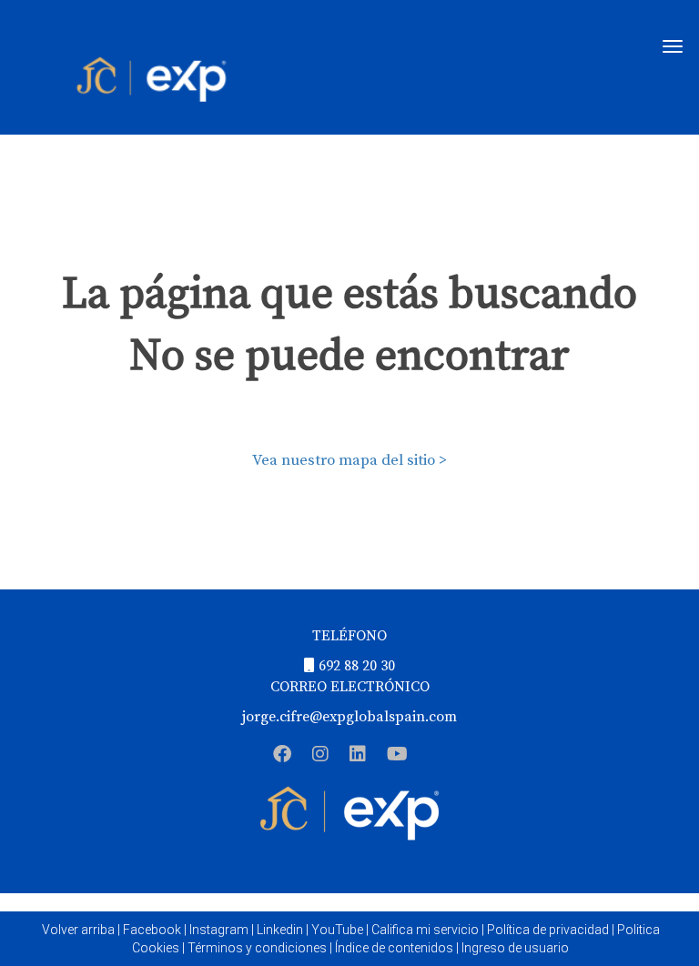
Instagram (218, 929)
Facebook (152, 929)
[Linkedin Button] (358, 757)
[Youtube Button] (397, 757)
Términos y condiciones (257, 948)
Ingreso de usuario (515, 948)
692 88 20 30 (357, 666)
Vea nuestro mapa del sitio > (349, 460)
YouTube (337, 929)
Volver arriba (78, 929)
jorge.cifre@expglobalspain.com (349, 717)
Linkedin (280, 929)
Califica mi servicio (425, 929)
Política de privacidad (548, 929)
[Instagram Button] (320, 757)
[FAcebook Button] (282, 757)
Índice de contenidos (394, 948)
